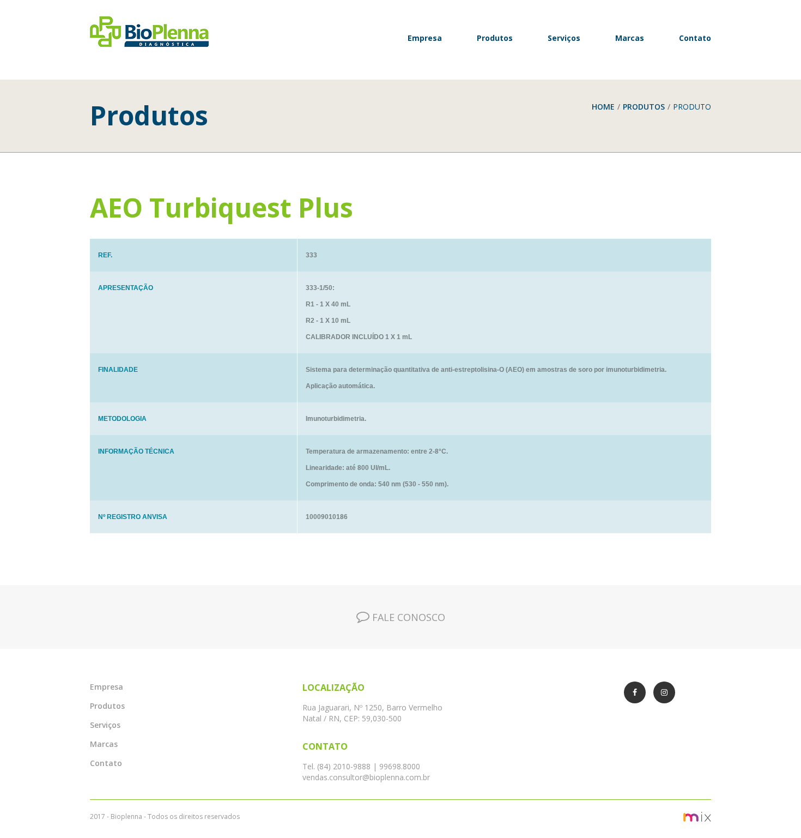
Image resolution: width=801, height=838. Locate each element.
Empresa (425, 38)
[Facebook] (635, 692)
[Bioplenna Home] (161, 31)
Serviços (564, 38)
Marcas (629, 38)
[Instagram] (664, 692)
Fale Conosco (407, 617)
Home (603, 106)
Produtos (495, 38)
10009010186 (327, 517)
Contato (695, 38)
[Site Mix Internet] (560, 816)
